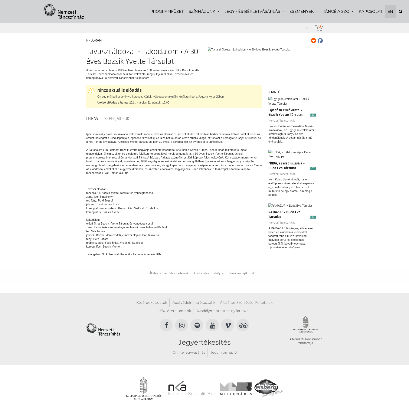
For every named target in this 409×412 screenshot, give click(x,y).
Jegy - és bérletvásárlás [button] (253, 11)
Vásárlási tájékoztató (242, 273)
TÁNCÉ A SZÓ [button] (336, 11)
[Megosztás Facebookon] (320, 40)
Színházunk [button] (202, 11)
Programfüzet (167, 11)
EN (390, 11)
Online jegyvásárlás (189, 352)
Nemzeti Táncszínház (281, 120)
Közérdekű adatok (151, 303)
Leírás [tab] (92, 118)
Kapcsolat (370, 11)
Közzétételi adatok (175, 311)
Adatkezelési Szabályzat (209, 273)
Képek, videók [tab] (117, 118)
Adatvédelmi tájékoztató (194, 303)
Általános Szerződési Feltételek (169, 273)
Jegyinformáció (223, 352)
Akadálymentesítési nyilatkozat (223, 311)
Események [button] (302, 11)
